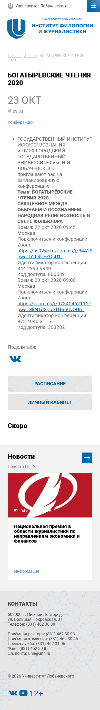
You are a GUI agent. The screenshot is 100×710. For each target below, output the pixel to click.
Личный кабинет (50, 402)
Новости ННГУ (21, 466)
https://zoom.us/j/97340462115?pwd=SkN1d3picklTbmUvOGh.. (54, 306)
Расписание (50, 384)
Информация (26, 571)
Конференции (21, 122)
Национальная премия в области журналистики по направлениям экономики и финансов (47, 534)
